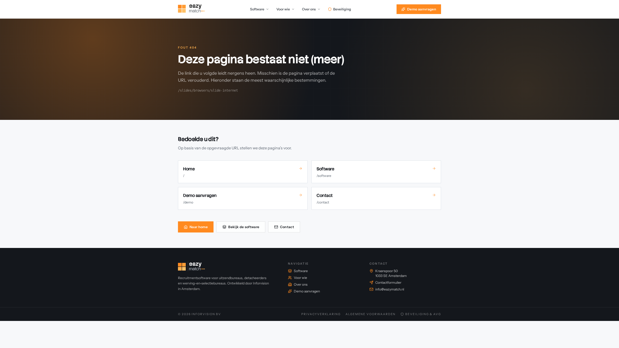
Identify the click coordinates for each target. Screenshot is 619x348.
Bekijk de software (243, 227)
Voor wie (283, 9)
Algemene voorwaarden (371, 314)
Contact (287, 227)
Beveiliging (342, 9)
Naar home (199, 227)
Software (257, 9)
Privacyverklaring (321, 314)
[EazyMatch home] (191, 9)
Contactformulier (388, 282)
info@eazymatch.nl (389, 289)
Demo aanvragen (421, 9)
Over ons (309, 9)
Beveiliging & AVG (423, 314)
